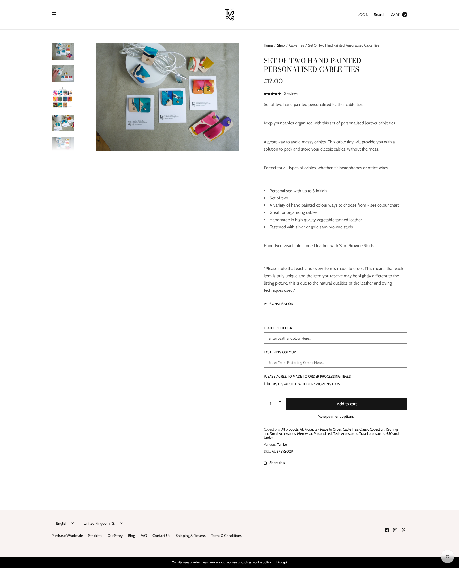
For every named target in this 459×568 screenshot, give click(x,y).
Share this (277, 463)
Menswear (304, 433)
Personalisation (278, 304)
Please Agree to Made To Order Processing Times (307, 376)
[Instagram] (395, 530)
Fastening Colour (280, 352)
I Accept (281, 562)
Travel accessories (372, 433)
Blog (131, 535)
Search (379, 14)
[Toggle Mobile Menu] (57, 14)
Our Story (115, 535)
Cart (395, 14)
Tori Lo (282, 444)
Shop (281, 45)
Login (363, 14)
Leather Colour (278, 328)
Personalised (323, 433)
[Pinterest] (403, 530)
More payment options (336, 416)
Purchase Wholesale (67, 535)
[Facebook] (386, 530)
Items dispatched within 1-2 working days (304, 384)
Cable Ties (350, 429)
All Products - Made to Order (320, 429)
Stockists (95, 535)
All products (289, 429)
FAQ (143, 535)
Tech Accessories (345, 433)
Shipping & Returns (191, 535)
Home (268, 45)
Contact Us (161, 535)
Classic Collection (371, 429)
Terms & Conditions (226, 535)
